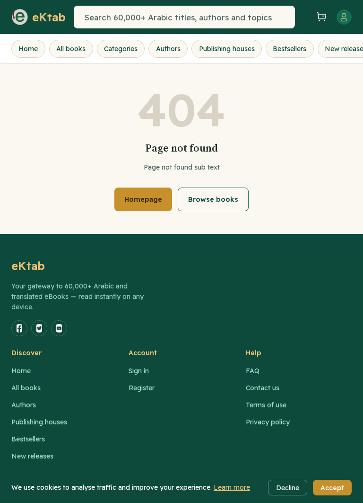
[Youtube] (59, 328)
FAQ (252, 371)
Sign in (139, 371)
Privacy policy (268, 422)
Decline (287, 488)
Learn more (232, 487)
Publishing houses (227, 49)
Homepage (143, 199)
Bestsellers (289, 49)
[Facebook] (19, 328)
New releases (32, 456)
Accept (332, 488)
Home (28, 49)
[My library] (304, 17)
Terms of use (266, 405)
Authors (168, 49)
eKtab (28, 266)
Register (142, 388)
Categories (121, 49)
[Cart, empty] (321, 17)
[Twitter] (39, 328)
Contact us (262, 388)
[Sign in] (344, 17)
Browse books (213, 199)
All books (71, 49)
